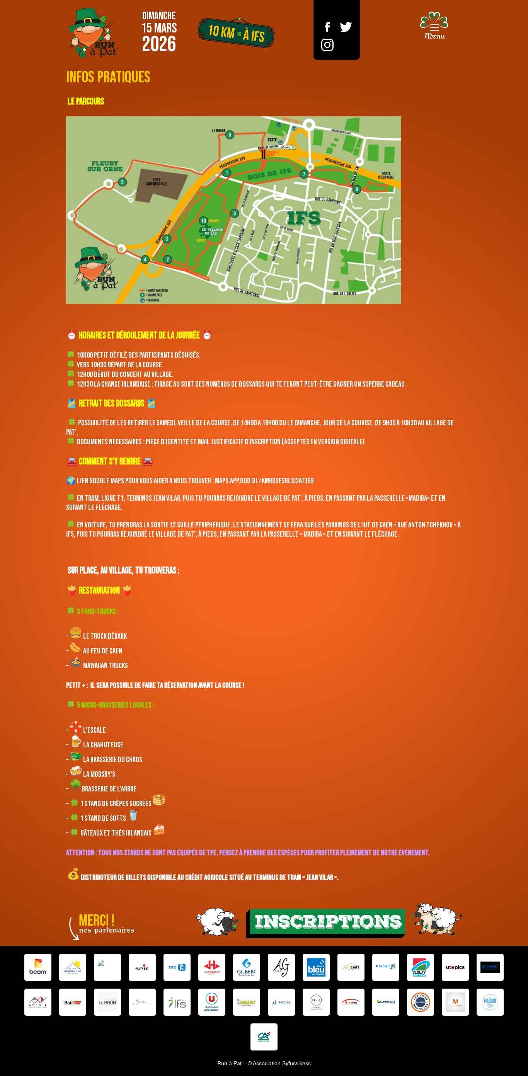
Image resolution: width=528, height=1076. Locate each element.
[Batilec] (72, 1002)
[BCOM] (37, 967)
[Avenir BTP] (37, 1002)
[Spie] (142, 967)
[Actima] (350, 1002)
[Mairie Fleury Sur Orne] (420, 967)
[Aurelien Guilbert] (281, 967)
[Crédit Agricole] (264, 1036)
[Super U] (211, 1002)
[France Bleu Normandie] (316, 967)
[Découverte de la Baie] (72, 967)
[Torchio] (107, 967)
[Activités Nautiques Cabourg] (420, 1002)
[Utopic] (455, 967)
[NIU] (316, 1002)
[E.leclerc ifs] (385, 967)
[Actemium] (385, 1002)
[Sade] (177, 967)
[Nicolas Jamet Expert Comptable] (142, 1002)
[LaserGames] (350, 967)
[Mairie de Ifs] (177, 1002)
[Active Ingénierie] (281, 1002)
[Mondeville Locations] (455, 1002)
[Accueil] (93, 33)
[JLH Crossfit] (211, 967)
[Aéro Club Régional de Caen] (490, 967)
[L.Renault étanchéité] (246, 1002)
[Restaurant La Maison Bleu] (490, 1002)
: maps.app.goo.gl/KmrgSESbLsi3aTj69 (262, 481)
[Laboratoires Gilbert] (246, 967)
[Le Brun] (107, 1002)
